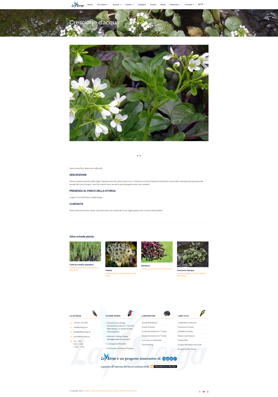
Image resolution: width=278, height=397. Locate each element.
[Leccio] (157, 242)
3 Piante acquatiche (112, 270)
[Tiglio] (85, 242)
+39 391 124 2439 (81, 320)
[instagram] (207, 389)
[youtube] (204, 389)
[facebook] (200, 389)
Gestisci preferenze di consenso (125, 388)
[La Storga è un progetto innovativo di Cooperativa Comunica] (139, 350)
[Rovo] (192, 242)
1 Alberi (72, 271)
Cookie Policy (95, 388)
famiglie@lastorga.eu (82, 329)
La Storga (86, 388)
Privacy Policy (107, 388)
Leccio (144, 266)
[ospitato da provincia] (139, 360)
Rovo (179, 266)
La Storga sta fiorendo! (116, 341)
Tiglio (72, 268)
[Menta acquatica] (121, 242)
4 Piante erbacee (183, 269)
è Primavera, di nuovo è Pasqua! (120, 345)
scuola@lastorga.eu (82, 333)
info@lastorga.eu (81, 324)
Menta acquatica (113, 267)
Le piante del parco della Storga (87, 271)
